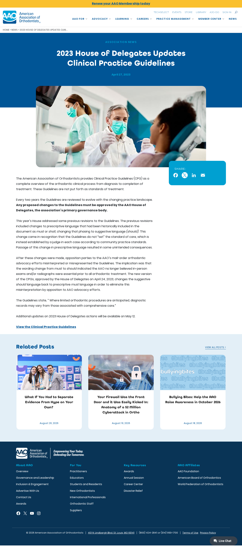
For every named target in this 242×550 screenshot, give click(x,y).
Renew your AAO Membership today (121, 3)
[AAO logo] (22, 17)
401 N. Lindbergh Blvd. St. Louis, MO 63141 (111, 532)
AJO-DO (214, 12)
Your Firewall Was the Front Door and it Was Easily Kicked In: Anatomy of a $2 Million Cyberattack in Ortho (121, 404)
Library (201, 12)
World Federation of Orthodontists (200, 484)
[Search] (236, 12)
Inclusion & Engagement (32, 484)
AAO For (78, 19)
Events (176, 12)
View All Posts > (215, 347)
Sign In (227, 12)
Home (6, 29)
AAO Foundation (188, 471)
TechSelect (161, 12)
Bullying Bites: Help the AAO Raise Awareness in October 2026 (192, 399)
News (233, 19)
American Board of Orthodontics (199, 478)
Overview (22, 471)
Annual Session (134, 478)
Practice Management (173, 19)
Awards (21, 504)
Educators (77, 478)
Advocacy (100, 19)
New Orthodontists (82, 491)
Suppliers (76, 510)
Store (188, 12)
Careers (143, 19)
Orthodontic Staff (82, 504)
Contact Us (23, 497)
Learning (122, 19)
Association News (121, 42)
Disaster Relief (133, 491)
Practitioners (78, 471)
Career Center (133, 484)
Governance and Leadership (35, 478)
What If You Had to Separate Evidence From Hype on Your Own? (49, 402)
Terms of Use (190, 532)
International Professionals (88, 497)
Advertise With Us (27, 491)
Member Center (209, 19)
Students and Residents (86, 484)
